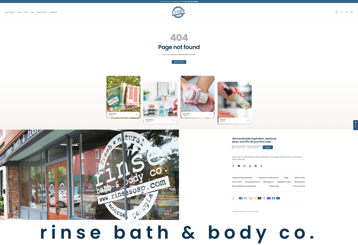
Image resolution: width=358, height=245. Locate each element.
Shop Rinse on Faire (284, 182)
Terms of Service (299, 186)
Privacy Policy (274, 186)
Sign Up (267, 147)
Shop (19, 12)
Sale (32, 12)
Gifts (26, 12)
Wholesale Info (268, 182)
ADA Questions (299, 182)
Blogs (286, 178)
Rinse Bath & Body (242, 211)
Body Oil (223, 120)
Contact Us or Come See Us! (268, 178)
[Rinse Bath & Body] (89, 175)
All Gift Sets (113, 114)
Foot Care (186, 114)
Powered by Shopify (253, 211)
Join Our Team (299, 178)
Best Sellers (150, 120)
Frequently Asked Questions (242, 178)
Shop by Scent (42, 12)
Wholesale (53, 12)
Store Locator (237, 182)
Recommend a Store (252, 182)
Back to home (179, 62)
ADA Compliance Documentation (244, 186)
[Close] (356, 2)
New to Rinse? (10, 12)
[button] (352, 12)
